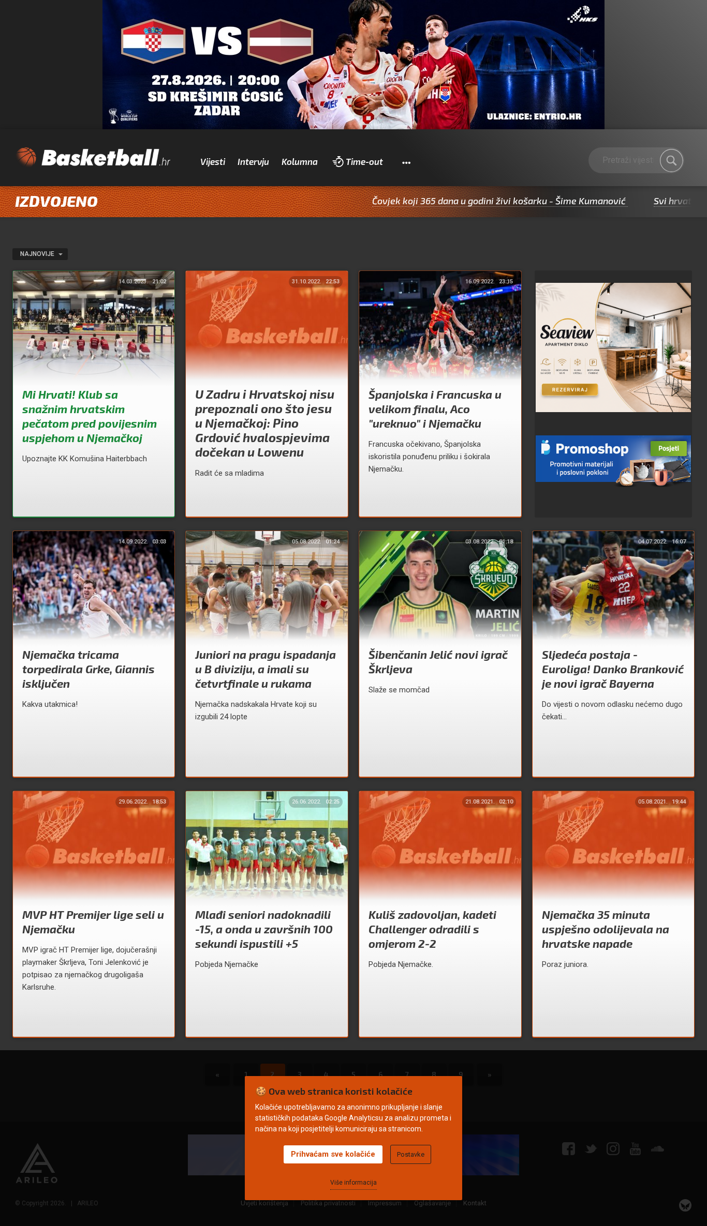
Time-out (364, 161)
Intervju (253, 161)
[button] (406, 162)
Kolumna (300, 161)
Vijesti (212, 161)
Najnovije (38, 254)
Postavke (410, 1154)
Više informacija (353, 1182)
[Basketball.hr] (92, 157)
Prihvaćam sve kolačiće (333, 1154)
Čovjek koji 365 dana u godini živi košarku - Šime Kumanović (446, 200)
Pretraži (671, 160)
